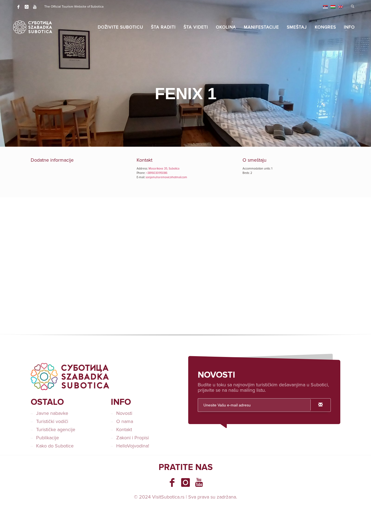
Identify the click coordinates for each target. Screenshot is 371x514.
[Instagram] (27, 7)
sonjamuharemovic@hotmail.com (166, 177)
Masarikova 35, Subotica (164, 168)
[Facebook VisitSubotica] (172, 482)
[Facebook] (18, 7)
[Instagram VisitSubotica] (185, 482)
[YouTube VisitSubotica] (199, 482)
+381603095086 (156, 173)
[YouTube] (35, 7)
